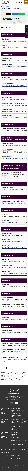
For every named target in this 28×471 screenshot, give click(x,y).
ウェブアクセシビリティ (7, 455)
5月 (24, 373)
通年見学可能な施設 (18, 444)
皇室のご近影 (16, 413)
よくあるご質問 (20, 449)
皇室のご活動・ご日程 (19, 408)
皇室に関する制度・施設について (19, 423)
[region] (14, 41)
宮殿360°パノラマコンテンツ (19, 441)
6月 (4, 376)
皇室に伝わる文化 (18, 426)
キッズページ (4, 449)
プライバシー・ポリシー (7, 458)
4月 (17, 373)
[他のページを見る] (26, 31)
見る (5, 410)
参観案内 (15, 435)
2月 (11, 373)
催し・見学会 (16, 437)
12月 (19, 379)
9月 (24, 376)
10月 (4, 379)
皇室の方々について (18, 419)
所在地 (3, 452)
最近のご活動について (19, 416)
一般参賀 (15, 432)
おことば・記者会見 (18, 411)
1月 (4, 373)
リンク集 (18, 458)
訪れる (5, 434)
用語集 (13, 449)
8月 (17, 376)
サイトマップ (4, 461)
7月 (11, 376)
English (20, 2)
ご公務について (17, 429)
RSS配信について (11, 452)
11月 (12, 379)
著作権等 (17, 455)
